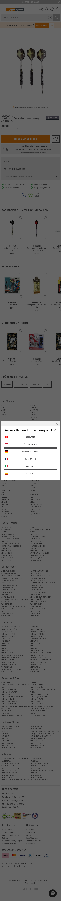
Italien (30, 466)
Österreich (30, 444)
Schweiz (30, 437)
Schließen (57, 423)
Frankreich (30, 459)
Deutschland (30, 451)
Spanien (30, 473)
